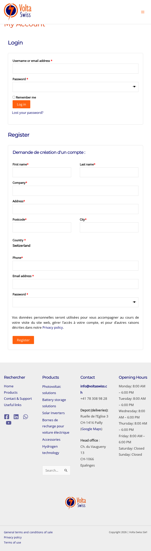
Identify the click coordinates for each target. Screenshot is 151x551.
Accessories (51, 439)
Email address (29, 276)
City (83, 219)
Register (23, 340)
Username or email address (38, 60)
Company (20, 183)
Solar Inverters (53, 413)
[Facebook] (6, 416)
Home (9, 386)
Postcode (20, 219)
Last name (87, 164)
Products (10, 392)
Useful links (12, 405)
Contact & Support (18, 398)
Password (26, 79)
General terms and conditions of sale (28, 532)
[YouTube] (8, 423)
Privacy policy (52, 327)
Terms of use (12, 542)
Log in (21, 104)
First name (21, 164)
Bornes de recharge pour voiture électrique (55, 426)
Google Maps (91, 429)
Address (19, 201)
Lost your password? (27, 112)
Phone (18, 258)
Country (19, 240)
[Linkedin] (16, 416)
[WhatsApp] (25, 416)
